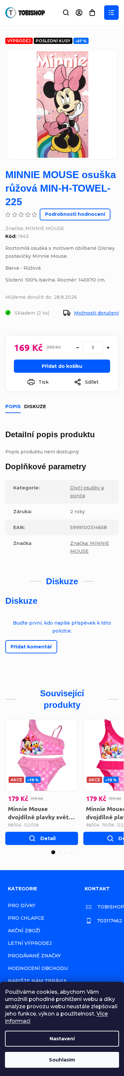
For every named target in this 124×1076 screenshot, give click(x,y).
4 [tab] (71, 852)
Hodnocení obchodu (38, 968)
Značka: (34, 228)
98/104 (14, 825)
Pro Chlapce (26, 918)
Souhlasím (62, 1060)
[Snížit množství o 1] (78, 348)
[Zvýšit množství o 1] (108, 348)
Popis (13, 406)
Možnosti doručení (96, 313)
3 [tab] (65, 852)
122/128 (31, 825)
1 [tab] (53, 852)
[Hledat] (65, 12)
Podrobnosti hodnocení (75, 214)
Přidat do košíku (62, 366)
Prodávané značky (34, 956)
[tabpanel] (41, 782)
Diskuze (35, 406)
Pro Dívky (21, 905)
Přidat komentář (31, 647)
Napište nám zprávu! (37, 981)
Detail (48, 838)
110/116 (108, 825)
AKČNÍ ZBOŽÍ (24, 931)
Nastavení (62, 1039)
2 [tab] (60, 852)
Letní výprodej (30, 943)
